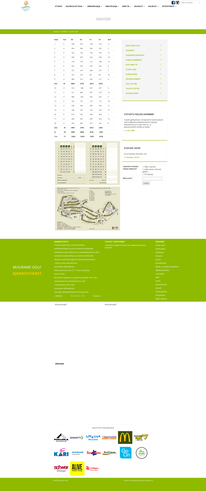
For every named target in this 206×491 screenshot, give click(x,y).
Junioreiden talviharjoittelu (64, 266)
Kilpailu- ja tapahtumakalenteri (167, 266)
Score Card (73, 31)
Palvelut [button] (152, 6)
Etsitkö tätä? (160, 245)
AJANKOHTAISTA (61, 242)
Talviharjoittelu (161, 291)
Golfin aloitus (160, 249)
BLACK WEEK (59, 274)
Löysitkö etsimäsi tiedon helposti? (130, 167)
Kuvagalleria (132, 93)
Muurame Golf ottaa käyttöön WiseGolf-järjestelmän (74, 259)
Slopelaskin (131, 74)
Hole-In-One (131, 84)
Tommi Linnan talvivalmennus (65, 263)
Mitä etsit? (127, 178)
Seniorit (158, 288)
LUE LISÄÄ (130, 130)
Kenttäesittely (133, 46)
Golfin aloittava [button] (74, 6)
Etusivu (58, 6)
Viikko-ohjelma (161, 299)
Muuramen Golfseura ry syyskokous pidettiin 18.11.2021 (75, 277)
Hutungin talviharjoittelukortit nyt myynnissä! (71, 292)
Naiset (157, 281)
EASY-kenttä (131, 65)
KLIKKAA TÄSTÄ (132, 157)
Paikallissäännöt (134, 60)
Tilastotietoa (132, 88)
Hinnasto (158, 256)
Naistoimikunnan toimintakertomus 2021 (70, 281)
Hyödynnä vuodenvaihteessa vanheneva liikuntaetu (74, 256)
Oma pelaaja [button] (111, 6)
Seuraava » (97, 296)
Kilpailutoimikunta (162, 270)
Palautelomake (161, 284)
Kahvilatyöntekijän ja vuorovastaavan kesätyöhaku (73, 248)
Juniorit (158, 259)
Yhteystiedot (160, 295)
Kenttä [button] (126, 6)
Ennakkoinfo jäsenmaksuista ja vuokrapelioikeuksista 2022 (76, 252)
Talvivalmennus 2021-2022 (64, 285)
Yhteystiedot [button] (168, 6)
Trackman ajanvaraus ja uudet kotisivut (69, 245)
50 (83, 296)
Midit (157, 277)
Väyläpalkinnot (133, 79)
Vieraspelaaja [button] (94, 6)
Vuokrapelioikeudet (135, 55)
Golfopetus (159, 252)
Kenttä (64, 31)
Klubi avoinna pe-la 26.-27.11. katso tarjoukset (72, 270)
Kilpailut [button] (138, 6)
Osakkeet (130, 50)
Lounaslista (159, 274)
